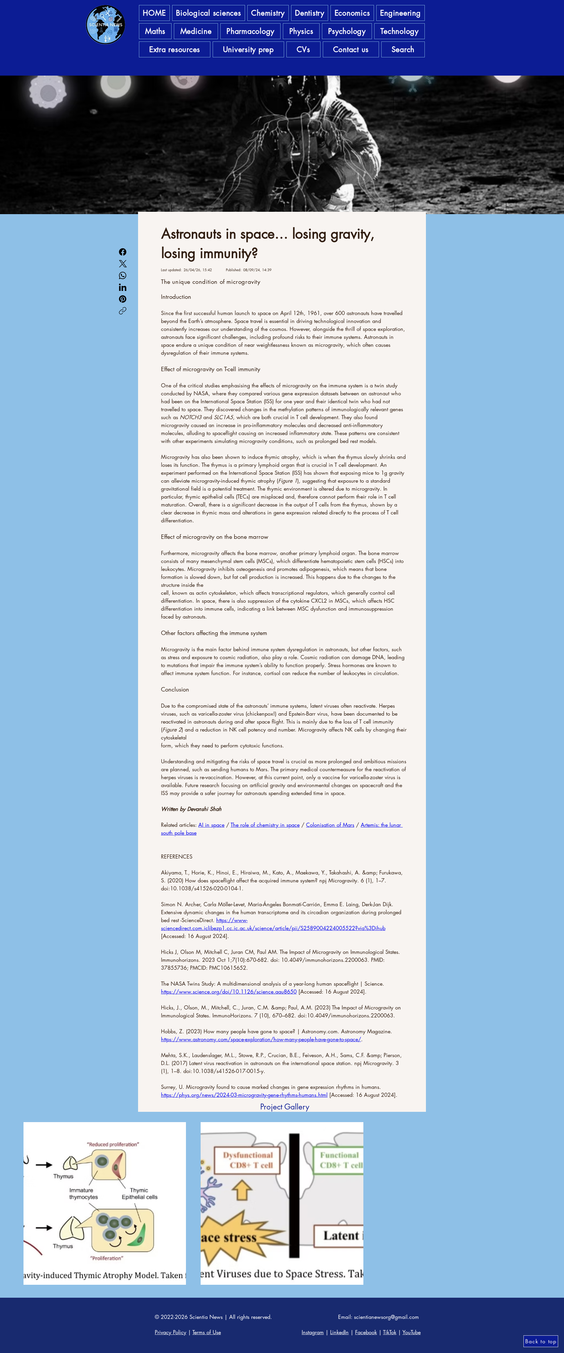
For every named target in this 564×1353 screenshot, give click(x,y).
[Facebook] (122, 252)
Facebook (366, 1332)
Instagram (313, 1332)
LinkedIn (339, 1332)
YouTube (411, 1332)
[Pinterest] (122, 299)
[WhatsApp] (122, 275)
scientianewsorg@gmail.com (386, 1316)
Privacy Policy (170, 1332)
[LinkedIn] (122, 287)
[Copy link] (122, 310)
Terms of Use (206, 1332)
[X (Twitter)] (123, 263)
